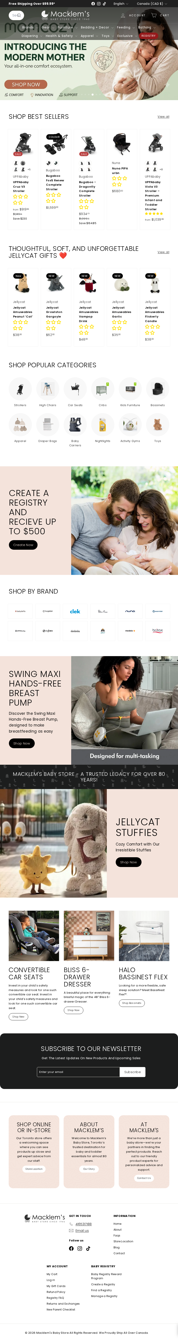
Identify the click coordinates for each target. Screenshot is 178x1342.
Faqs (117, 1235)
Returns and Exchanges (63, 1304)
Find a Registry (101, 1290)
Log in (51, 1280)
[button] (154, 214)
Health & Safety (60, 36)
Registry (149, 36)
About (118, 1229)
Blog (117, 1247)
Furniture (66, 27)
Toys (106, 36)
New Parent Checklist (61, 1309)
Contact (119, 1253)
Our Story (89, 1169)
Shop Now (21, 743)
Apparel (88, 36)
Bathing (145, 27)
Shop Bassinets (132, 1003)
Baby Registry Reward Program (106, 1276)
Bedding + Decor (95, 27)
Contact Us (144, 1178)
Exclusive (125, 36)
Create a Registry (103, 1284)
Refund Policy (56, 1292)
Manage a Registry (104, 1296)
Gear (46, 27)
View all (163, 116)
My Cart (52, 1274)
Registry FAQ (55, 1298)
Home (118, 1224)
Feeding (124, 27)
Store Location (34, 1169)
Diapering (30, 36)
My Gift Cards (56, 1286)
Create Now (23, 545)
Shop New (18, 1016)
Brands (28, 27)
